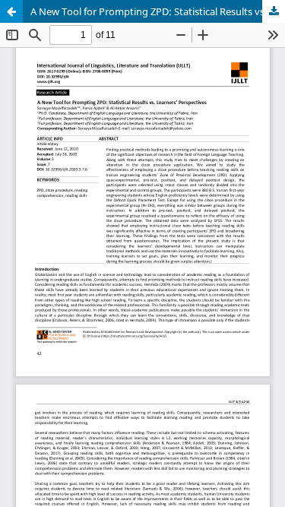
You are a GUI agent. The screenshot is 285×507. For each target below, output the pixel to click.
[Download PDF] (273, 11)
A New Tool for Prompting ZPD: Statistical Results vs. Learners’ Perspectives (157, 11)
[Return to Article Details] (11, 11)
